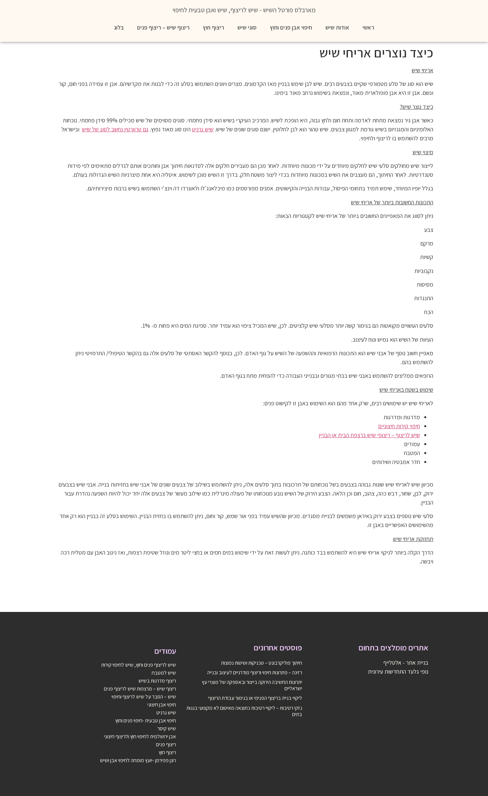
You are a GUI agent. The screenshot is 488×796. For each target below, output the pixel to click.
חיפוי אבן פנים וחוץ (291, 27)
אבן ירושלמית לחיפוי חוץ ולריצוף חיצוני (140, 736)
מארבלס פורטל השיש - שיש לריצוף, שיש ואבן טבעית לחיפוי (244, 10)
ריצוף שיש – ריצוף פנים (163, 27)
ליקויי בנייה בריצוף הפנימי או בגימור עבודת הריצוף (255, 698)
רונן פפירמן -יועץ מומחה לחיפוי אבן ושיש (138, 760)
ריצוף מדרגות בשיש (157, 680)
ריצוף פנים (166, 744)
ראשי (368, 27)
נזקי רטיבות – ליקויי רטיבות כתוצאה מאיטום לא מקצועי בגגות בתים (244, 711)
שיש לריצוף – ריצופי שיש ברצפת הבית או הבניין (369, 435)
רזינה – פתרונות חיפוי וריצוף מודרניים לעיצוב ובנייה (254, 672)
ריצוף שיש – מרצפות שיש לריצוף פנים (140, 688)
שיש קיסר (166, 728)
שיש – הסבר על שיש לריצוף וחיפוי (144, 696)
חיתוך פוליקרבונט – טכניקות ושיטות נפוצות (261, 662)
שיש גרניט (202, 129)
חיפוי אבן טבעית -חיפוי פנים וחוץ (145, 720)
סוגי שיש (247, 27)
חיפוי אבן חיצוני (161, 704)
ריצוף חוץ (213, 27)
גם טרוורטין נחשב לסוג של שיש (115, 129)
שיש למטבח (164, 672)
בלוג (119, 27)
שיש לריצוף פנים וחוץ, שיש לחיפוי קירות (138, 664)
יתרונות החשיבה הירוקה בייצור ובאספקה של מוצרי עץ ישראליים (252, 685)
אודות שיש (337, 27)
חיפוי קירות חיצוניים (399, 426)
